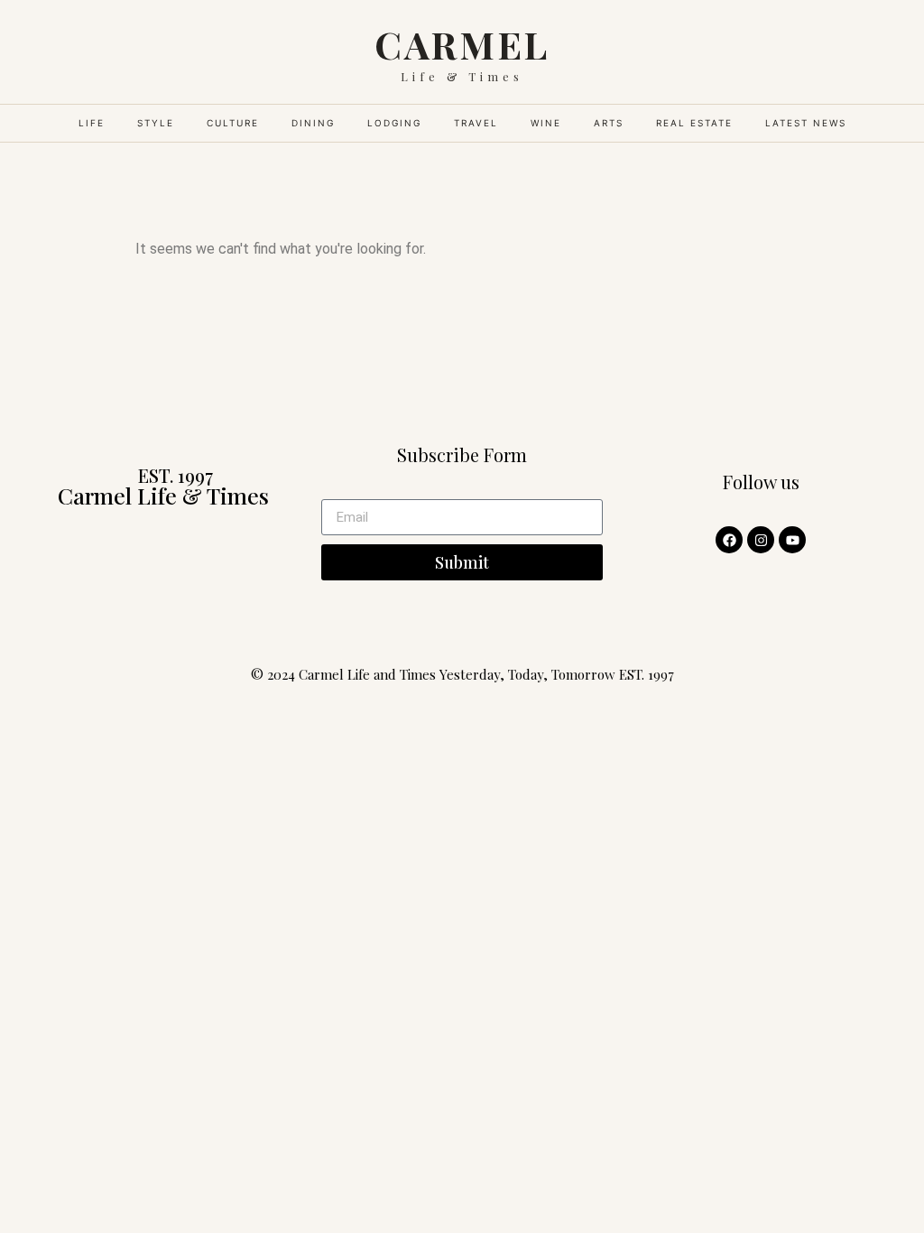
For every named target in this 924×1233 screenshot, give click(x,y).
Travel (476, 122)
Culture (233, 122)
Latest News (805, 122)
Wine (546, 122)
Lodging (394, 122)
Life (92, 122)
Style (155, 122)
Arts (609, 122)
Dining (313, 122)
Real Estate (694, 122)
